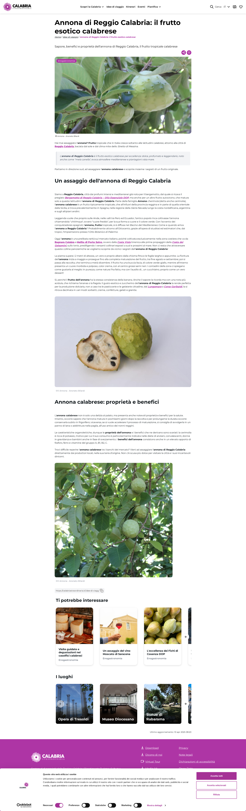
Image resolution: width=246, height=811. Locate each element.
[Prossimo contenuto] (185, 636)
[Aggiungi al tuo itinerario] (189, 52)
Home (58, 37)
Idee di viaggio (115, 6)
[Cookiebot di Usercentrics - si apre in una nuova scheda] (24, 805)
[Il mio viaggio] (241, 7)
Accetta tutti (216, 776)
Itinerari (130, 6)
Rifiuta (216, 794)
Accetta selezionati (216, 785)
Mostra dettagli (154, 805)
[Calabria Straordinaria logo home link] (17, 7)
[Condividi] (183, 52)
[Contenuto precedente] (60, 636)
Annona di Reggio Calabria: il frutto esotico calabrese (108, 37)
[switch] (86, 805)
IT (225, 6)
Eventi (141, 6)
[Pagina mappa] (235, 7)
